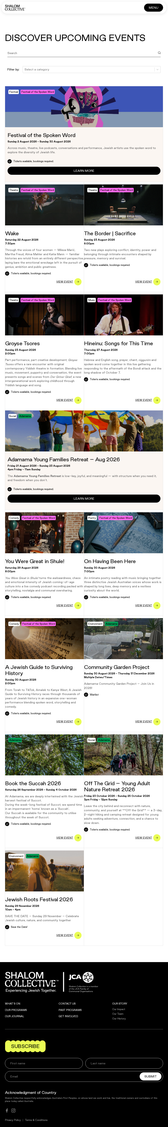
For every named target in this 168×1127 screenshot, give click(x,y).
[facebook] (7, 1110)
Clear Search (20, 60)
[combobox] (24, 69)
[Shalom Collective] (15, 7)
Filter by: (13, 69)
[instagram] (13, 1110)
